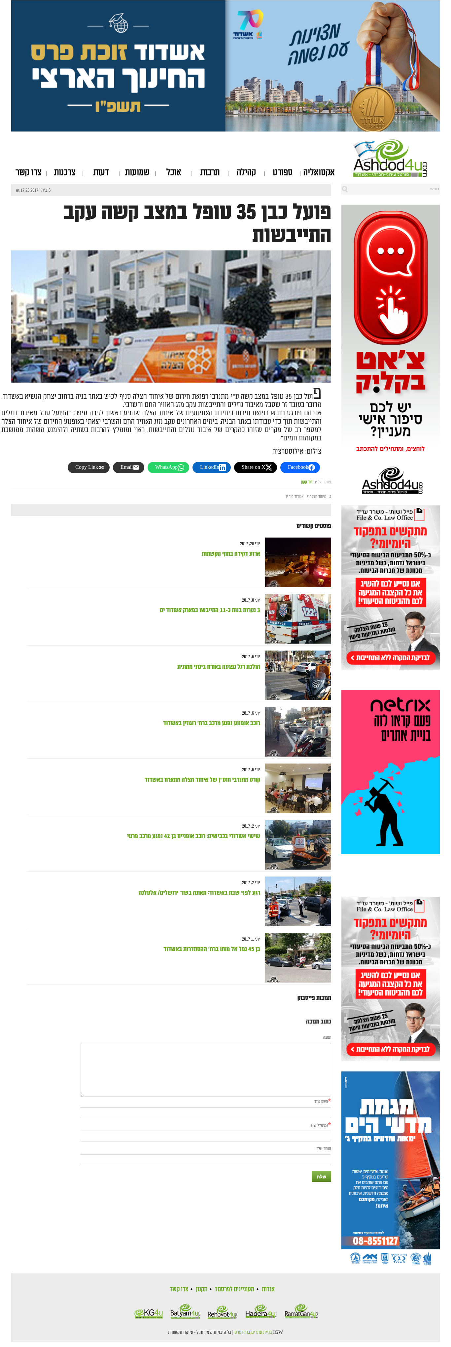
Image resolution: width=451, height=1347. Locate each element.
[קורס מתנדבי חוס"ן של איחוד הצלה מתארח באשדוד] (295, 788)
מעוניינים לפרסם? (234, 1289)
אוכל (173, 172)
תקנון (201, 1289)
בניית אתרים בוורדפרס (253, 1332)
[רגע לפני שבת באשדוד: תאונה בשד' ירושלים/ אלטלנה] (295, 901)
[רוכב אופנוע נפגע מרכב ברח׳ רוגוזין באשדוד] (295, 732)
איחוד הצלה (318, 497)
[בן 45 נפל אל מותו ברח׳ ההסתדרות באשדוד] (295, 958)
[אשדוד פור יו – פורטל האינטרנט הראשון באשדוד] (396, 158)
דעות (101, 172)
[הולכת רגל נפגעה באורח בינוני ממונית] (295, 675)
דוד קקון (306, 482)
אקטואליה (319, 172)
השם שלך (321, 1102)
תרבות (210, 172)
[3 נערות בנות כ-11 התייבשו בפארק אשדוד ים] (295, 619)
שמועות (137, 172)
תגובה (327, 1037)
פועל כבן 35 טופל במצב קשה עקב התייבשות (197, 224)
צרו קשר (29, 172)
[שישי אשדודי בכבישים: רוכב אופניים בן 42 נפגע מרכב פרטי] (295, 845)
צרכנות (65, 172)
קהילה (246, 172)
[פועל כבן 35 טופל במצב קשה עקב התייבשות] (171, 376)
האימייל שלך (319, 1125)
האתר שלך (324, 1149)
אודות (268, 1289)
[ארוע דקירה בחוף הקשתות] (295, 562)
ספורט (283, 172)
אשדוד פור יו (294, 497)
